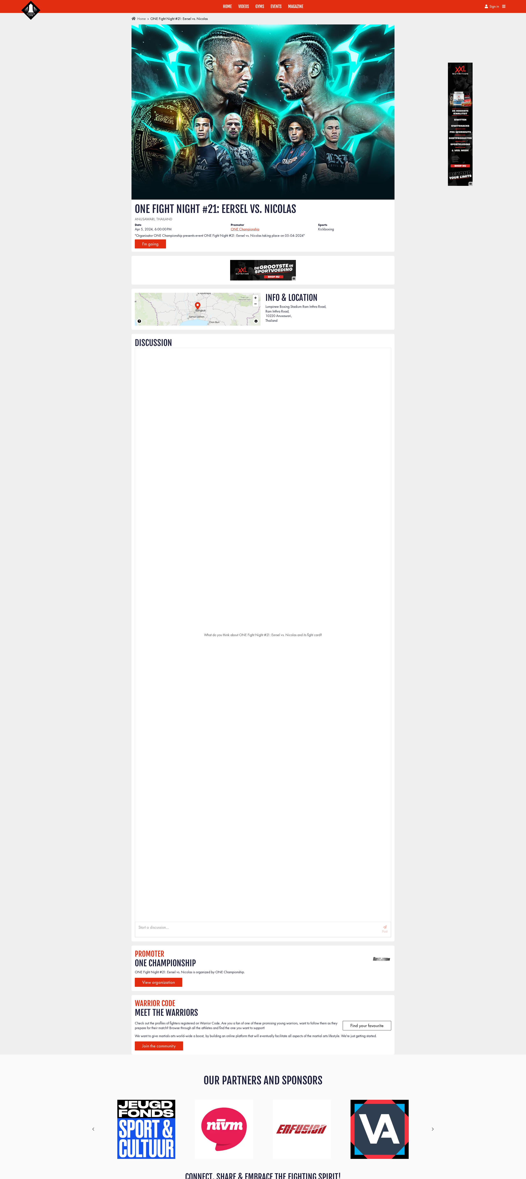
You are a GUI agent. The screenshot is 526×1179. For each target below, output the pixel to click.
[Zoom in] (255, 298)
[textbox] (263, 235)
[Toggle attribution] (256, 321)
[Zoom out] (255, 304)
